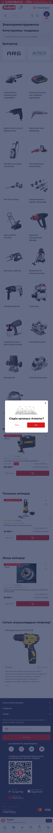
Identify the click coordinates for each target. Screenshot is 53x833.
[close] (45, 403)
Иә (36, 425)
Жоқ (17, 425)
